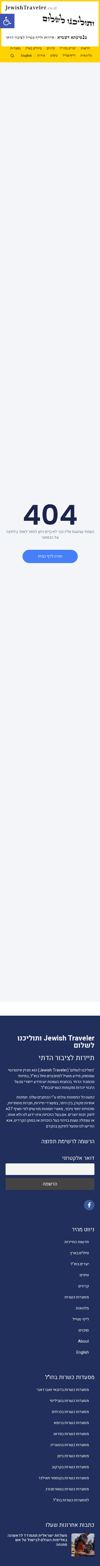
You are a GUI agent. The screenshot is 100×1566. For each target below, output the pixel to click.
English (26, 56)
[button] (7, 21)
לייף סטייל (69, 56)
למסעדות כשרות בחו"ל (71, 1500)
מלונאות (86, 56)
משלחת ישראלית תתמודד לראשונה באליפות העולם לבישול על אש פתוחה (37, 1540)
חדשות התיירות (76, 1242)
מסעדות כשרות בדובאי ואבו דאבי (63, 1390)
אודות (41, 56)
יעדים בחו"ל (68, 48)
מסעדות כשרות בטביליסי (69, 1401)
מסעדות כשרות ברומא (71, 1423)
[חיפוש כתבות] (12, 56)
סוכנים (84, 1330)
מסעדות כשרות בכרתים (70, 1412)
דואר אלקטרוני (78, 1158)
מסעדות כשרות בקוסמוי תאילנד (63, 1478)
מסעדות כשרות (76, 1297)
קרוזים (51, 48)
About (83, 1341)
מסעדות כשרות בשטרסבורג (67, 1489)
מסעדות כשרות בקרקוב (70, 1467)
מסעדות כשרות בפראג (71, 1434)
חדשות (85, 48)
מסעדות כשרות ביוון (73, 1456)
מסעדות (15, 48)
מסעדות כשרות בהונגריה (69, 1445)
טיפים (54, 56)
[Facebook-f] (89, 1205)
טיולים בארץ (33, 48)
